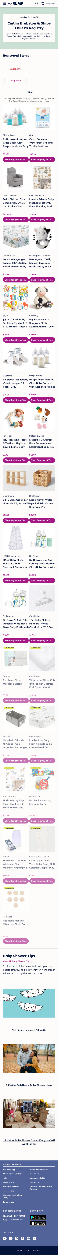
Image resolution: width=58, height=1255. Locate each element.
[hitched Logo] (6, 1219)
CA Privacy (34, 1174)
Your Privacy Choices (39, 1169)
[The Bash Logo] (20, 1216)
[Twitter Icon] (34, 1238)
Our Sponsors (35, 1182)
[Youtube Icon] (28, 1238)
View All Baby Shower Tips (16, 961)
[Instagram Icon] (16, 1238)
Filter (30, 92)
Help (5, 1178)
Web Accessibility (37, 1178)
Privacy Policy (9, 1191)
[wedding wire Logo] (17, 1219)
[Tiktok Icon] (10, 1238)
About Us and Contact (12, 1174)
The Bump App (9, 1169)
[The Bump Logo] (15, 3)
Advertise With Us (11, 1187)
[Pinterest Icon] (22, 1238)
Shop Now (15, 80)
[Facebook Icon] (5, 1238)
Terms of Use (8, 1202)
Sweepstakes (9, 1182)
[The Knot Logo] (7, 1216)
